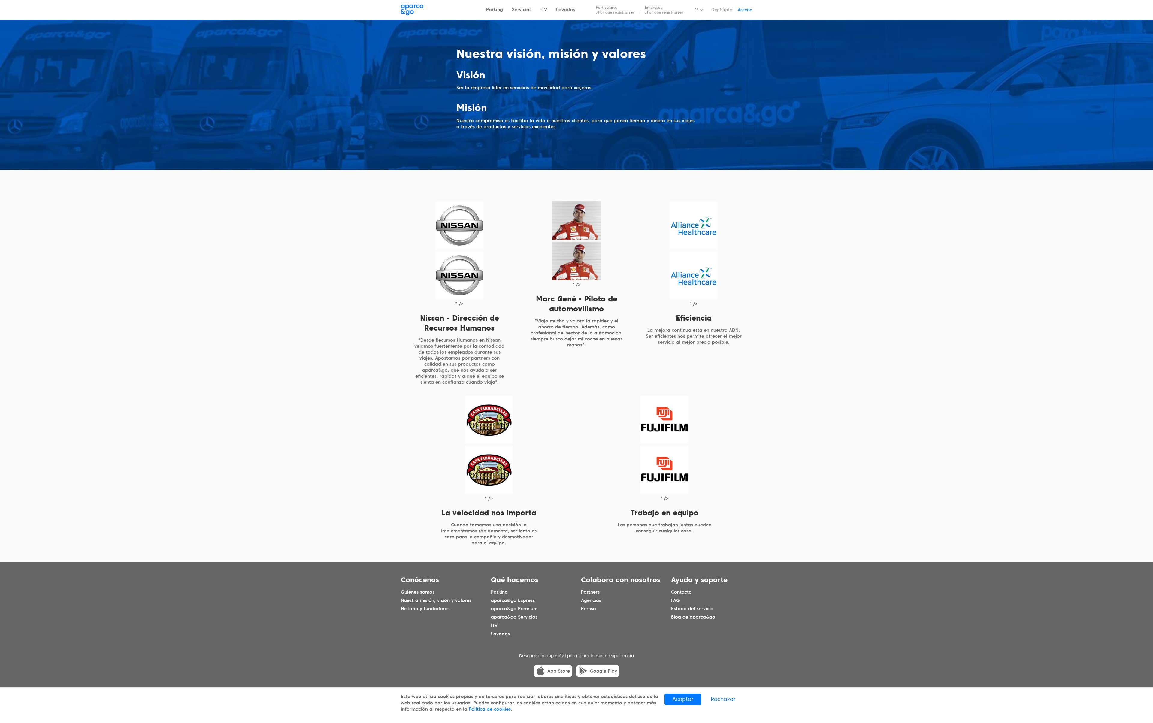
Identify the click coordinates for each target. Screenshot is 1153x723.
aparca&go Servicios (514, 617)
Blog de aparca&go (693, 617)
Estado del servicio (692, 608)
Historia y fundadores (425, 608)
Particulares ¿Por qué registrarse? (615, 9)
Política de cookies (490, 709)
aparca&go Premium (514, 608)
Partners (590, 592)
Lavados (565, 9)
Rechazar (723, 699)
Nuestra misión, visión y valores (436, 600)
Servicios (521, 9)
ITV (543, 9)
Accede (745, 10)
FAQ (675, 600)
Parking (494, 9)
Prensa (588, 608)
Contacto (681, 592)
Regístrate (722, 10)
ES (696, 10)
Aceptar (683, 699)
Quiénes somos (417, 592)
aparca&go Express (513, 600)
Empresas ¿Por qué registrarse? (664, 9)
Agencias (591, 600)
